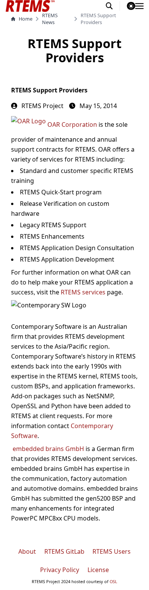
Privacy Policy (59, 570)
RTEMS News (50, 19)
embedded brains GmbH (48, 449)
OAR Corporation (72, 124)
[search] (113, 6)
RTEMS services (83, 292)
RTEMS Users (111, 551)
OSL (113, 581)
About (27, 551)
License (98, 570)
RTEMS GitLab (64, 551)
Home (25, 18)
